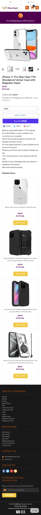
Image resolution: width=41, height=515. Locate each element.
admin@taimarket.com (12, 456)
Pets (3, 405)
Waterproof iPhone (8, 419)
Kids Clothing (6, 403)
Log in (32, 2)
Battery (4, 399)
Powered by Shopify (20, 506)
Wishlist (10, 2)
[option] (10, 69)
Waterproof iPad (7, 421)
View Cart (5, 439)
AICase (4, 397)
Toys (3, 412)
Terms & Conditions (8, 443)
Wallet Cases (6, 416)
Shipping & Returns (8, 441)
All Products (6, 432)
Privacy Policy (6, 445)
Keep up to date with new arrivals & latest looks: (17, 486)
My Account (28, 2)
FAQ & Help (5, 436)
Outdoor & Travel (7, 410)
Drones (4, 401)
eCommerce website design (17, 508)
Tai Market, (17, 504)
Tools (4, 414)
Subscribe (9, 495)
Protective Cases (7, 408)
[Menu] (37, 7)
